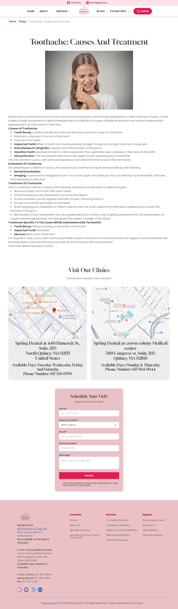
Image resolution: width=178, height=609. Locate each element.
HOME (30, 11)
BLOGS (101, 11)
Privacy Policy (49, 603)
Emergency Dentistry (118, 525)
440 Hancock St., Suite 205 (32, 528)
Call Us (144, 11)
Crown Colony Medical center (34, 553)
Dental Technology (117, 540)
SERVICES (61, 11)
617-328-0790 (61, 374)
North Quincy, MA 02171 (47, 353)
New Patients (150, 530)
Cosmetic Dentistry (117, 520)
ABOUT (43, 11)
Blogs (22, 21)
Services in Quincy (80, 530)
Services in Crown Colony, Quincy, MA (85, 536)
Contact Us (76, 3)
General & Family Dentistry (121, 530)
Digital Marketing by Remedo (126, 603)
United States (47, 358)
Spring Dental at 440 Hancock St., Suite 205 (47, 346)
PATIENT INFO (118, 11)
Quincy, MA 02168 (130, 358)
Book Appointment (98, 3)
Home (12, 21)
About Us (75, 525)
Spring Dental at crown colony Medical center (130, 346)
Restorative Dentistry (118, 535)
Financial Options (152, 535)
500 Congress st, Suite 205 (130, 353)
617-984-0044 (144, 369)
